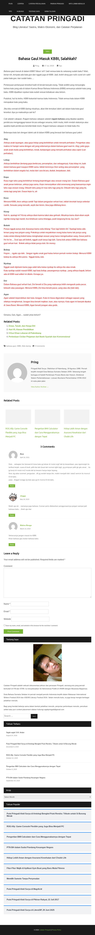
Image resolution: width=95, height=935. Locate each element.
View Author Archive (40, 387)
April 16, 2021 (24, 457)
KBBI (19, 346)
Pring (37, 66)
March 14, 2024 (25, 529)
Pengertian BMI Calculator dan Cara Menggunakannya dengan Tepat (47, 432)
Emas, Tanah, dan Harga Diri (22, 326)
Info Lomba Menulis (77, 4)
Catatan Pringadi (48, 18)
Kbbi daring (26, 346)
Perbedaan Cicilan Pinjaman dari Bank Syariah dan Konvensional (39, 337)
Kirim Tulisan (50, 11)
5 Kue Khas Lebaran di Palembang (25, 333)
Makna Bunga (26, 525)
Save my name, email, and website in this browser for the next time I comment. (32, 626)
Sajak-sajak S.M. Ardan (15, 732)
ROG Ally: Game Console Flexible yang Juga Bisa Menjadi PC (16, 432)
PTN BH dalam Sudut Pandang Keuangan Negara (25, 778)
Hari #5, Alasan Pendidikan (21, 329)
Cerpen (20, 4)
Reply (12, 486)
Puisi (10, 4)
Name (7, 604)
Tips (10, 11)
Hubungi (20, 11)
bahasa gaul (11, 346)
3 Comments (40, 346)
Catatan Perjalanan (37, 4)
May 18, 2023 (24, 499)
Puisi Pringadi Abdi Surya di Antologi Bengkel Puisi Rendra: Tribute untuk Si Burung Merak (41, 744)
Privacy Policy (56, 930)
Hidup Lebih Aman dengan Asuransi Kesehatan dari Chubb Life (75, 432)
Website (7, 619)
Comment (8, 566)
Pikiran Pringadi (57, 4)
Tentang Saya (34, 11)
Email (7, 611)
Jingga (23, 496)
